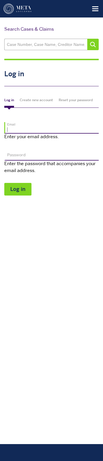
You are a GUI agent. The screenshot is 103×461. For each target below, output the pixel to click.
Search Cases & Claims (29, 29)
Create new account (36, 100)
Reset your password (76, 100)
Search (93, 44)
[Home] (17, 9)
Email (11, 124)
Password (16, 155)
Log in (9, 100)
